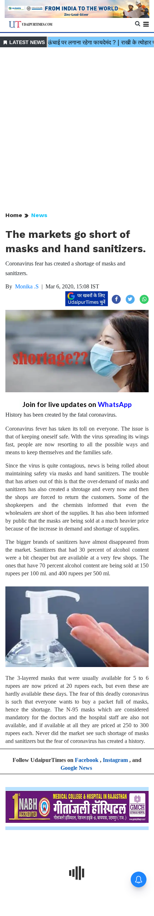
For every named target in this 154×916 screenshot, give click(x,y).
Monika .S (27, 286)
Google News (76, 768)
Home (13, 215)
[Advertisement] (77, 130)
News (39, 215)
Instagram (115, 760)
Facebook (86, 760)
